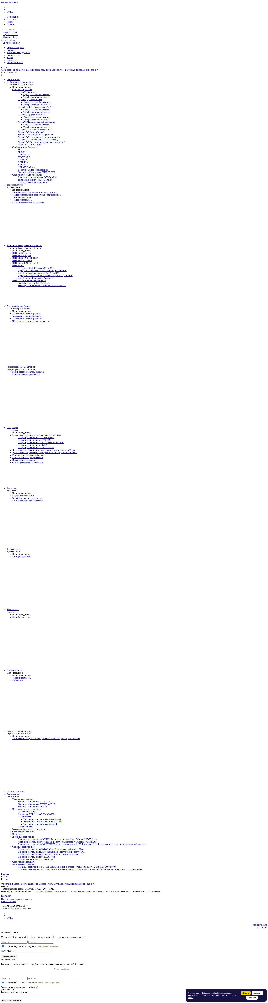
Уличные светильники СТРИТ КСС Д (36, 801)
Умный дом (17, 680)
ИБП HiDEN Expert (21, 255)
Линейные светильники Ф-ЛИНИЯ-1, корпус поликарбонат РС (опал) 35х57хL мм (57, 839)
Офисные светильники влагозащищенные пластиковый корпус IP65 (50, 854)
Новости (63, 884)
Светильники (13, 79)
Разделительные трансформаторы (28, 202)
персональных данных (48, 946)
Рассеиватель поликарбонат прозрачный (42, 822)
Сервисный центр (15, 47)
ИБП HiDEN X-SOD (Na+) (25, 258)
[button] (134, 67)
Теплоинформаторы (21, 678)
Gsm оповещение (15, 670)
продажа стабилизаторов (45, 891)
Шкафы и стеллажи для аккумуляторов (30, 321)
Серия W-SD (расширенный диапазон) (36, 122)
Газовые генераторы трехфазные (27, 457)
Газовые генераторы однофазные (28, 455)
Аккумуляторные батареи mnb (26, 313)
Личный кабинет (8, 40)
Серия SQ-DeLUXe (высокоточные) (35, 129)
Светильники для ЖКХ (23, 862)
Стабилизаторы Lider (22, 89)
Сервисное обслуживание (19, 731)
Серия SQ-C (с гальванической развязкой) (38, 139)
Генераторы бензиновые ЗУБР (32, 445)
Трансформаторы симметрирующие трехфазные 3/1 (36, 195)
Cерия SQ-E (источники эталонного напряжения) (41, 142)
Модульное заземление (23, 496)
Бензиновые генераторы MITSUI (28, 372)
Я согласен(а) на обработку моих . (32, 946)
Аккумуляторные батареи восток (28, 318)
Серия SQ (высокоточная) (30, 99)
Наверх (4, 886)
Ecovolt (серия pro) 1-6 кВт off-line (34, 283)
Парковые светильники (23, 864)
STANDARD (24, 157)
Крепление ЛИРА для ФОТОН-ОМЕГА (37, 814)
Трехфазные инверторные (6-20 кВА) (35, 180)
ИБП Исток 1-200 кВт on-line (26, 263)
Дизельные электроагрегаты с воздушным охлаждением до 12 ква (43, 450)
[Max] (10, 12)
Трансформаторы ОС (22, 197)
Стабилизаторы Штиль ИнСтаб (27, 175)
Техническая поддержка (18, 52)
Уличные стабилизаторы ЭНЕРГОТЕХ (36, 172)
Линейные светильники (23, 837)
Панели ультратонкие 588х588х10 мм (35, 859)
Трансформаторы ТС (22, 200)
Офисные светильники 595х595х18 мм (36, 857)
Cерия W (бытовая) (27, 92)
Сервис (16, 884)
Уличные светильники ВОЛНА (33, 806)
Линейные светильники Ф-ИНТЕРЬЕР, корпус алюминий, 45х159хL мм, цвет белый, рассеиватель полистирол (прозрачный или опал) (82, 844)
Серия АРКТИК (25, 827)
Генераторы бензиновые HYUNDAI (35, 440)
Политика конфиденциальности (16, 899)
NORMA (22, 165)
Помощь (34, 884)
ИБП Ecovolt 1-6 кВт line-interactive (29, 280)
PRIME (21, 152)
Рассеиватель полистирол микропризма (42, 819)
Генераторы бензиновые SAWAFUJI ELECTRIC (41, 442)
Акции (10, 22)
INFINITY (23, 160)
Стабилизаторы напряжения (20, 82)
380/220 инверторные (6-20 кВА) (33, 182)
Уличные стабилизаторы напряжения (35, 134)
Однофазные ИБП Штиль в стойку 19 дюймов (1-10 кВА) (45, 275)
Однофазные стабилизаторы (36, 94)
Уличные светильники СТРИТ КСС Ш (36, 804)
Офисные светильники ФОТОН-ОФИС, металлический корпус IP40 (50, 849)
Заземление (12, 488)
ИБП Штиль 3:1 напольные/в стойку (35, 278)
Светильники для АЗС (23, 832)
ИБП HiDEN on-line (21, 253)
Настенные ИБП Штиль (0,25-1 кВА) (35, 268)
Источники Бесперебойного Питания (24, 245)
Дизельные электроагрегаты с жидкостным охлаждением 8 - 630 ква (44, 452)
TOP (20, 150)
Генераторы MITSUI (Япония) (21, 367)
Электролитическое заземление (27, 498)
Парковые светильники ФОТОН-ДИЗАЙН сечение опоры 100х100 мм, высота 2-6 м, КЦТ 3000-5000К (67, 867)
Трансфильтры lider (21, 556)
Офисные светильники (23, 847)
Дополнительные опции (29, 145)
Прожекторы (18, 834)
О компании (12, 17)
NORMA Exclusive (26, 167)
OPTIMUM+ (24, 162)
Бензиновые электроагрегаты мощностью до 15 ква (36, 435)
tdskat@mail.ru (10, 37)
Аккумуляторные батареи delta (26, 316)
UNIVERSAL (24, 155)
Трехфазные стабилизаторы (36, 97)
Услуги (10, 57)
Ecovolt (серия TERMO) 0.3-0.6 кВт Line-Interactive (42, 285)
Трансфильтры (14, 549)
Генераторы (12, 427)
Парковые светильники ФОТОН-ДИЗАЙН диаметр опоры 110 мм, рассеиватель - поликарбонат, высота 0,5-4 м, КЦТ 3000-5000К (80, 869)
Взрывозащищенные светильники (28, 829)
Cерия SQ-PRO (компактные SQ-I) (34, 107)
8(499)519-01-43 (10, 32)
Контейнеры (13, 609)
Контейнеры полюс (21, 617)
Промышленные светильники (26, 809)
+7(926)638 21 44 (10, 35)
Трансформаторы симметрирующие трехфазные (35, 192)
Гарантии (11, 19)
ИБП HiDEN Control (22, 260)
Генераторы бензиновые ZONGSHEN (36, 437)
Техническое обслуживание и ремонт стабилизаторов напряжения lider (46, 738)
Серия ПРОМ (24, 817)
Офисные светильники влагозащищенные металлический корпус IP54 (51, 852)
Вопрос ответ (13, 55)
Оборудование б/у (15, 791)
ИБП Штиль (18, 265)
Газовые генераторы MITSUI (26, 374)
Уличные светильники (23, 799)
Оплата (10, 24)
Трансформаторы (15, 185)
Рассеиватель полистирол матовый (40, 824)
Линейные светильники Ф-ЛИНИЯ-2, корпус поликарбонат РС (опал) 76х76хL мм (57, 842)
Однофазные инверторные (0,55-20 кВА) (37, 177)
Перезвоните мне (9, 2)
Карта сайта (6, 896)
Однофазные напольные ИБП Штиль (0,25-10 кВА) (42, 270)
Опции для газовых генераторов (27, 462)
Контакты (11, 60)
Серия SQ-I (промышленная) (31, 114)
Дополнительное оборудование (33, 170)
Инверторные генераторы (24, 460)
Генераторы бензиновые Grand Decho (36, 447)
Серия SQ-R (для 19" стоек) (31, 132)
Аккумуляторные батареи (19, 306)
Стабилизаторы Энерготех (25, 147)
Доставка (11, 50)
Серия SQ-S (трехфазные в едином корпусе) (39, 137)
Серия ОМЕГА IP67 (27, 812)
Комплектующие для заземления (27, 501)
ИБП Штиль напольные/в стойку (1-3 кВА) (38, 273)
